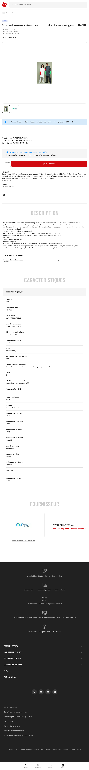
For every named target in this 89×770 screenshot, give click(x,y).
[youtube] (41, 691)
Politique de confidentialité (14, 731)
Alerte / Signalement (12, 726)
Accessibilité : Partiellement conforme (18, 736)
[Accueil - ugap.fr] (4, 4)
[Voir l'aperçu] (6, 109)
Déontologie (8, 721)
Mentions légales (10, 707)
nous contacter (51, 155)
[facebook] (34, 691)
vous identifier (37, 155)
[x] (48, 691)
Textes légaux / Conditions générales (18, 717)
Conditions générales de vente (15, 712)
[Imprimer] (4, 195)
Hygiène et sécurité (12, 13)
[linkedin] (54, 691)
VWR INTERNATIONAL (20, 138)
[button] (26, 766)
